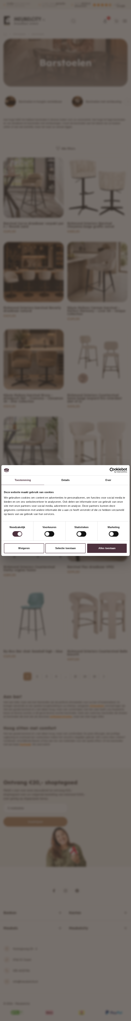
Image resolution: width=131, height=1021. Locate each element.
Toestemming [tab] (23, 480)
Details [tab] (65, 480)
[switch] (49, 534)
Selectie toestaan (65, 548)
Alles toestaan (106, 548)
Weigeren (24, 548)
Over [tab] (108, 480)
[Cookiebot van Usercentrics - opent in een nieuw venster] (112, 470)
